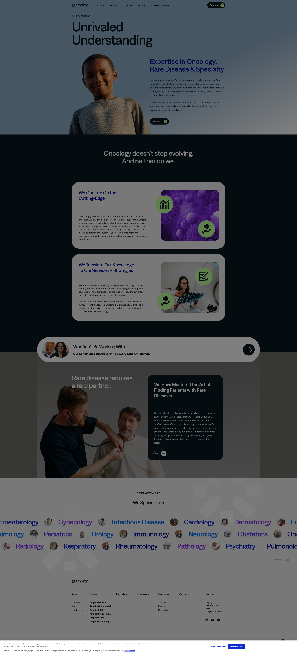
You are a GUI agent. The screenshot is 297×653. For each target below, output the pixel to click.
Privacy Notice (129, 650)
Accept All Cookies (236, 646)
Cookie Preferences (218, 646)
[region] (148, 646)
